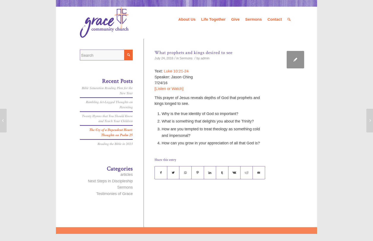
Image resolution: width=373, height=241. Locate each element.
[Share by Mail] (259, 172)
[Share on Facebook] (161, 172)
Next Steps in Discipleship (110, 181)
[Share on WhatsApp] (185, 172)
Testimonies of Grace (114, 194)
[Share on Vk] (234, 172)
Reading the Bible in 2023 (115, 144)
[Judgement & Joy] (3, 120)
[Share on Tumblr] (222, 172)
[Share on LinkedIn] (210, 172)
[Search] (289, 19)
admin (205, 58)
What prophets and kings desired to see (193, 52)
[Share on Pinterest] (198, 172)
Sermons (186, 58)
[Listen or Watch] (169, 89)
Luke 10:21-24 (176, 71)
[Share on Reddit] (246, 172)
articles (126, 174)
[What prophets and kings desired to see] (295, 59)
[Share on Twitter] (173, 172)
